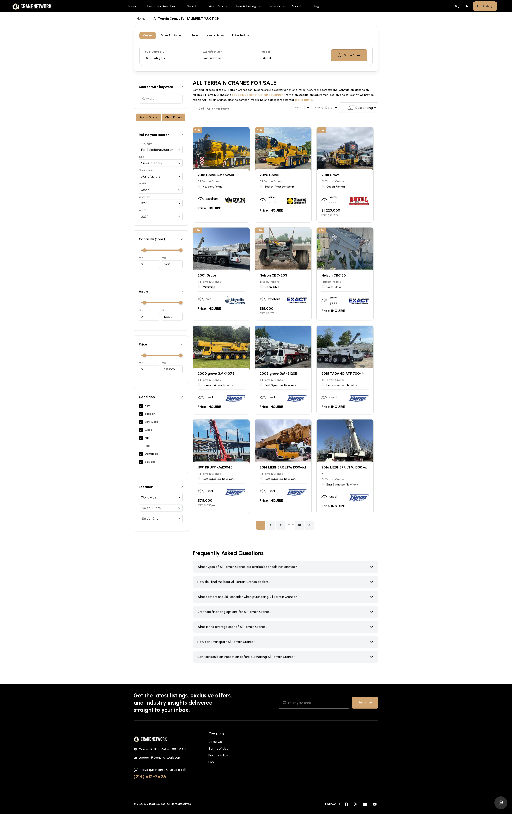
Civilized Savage (155, 804)
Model (265, 51)
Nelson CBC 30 (333, 275)
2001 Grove (207, 275)
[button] (309, 525)
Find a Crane (351, 55)
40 (299, 525)
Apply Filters (148, 117)
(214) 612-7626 (150, 776)
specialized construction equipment (258, 95)
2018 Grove (330, 175)
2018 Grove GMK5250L (216, 175)
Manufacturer (212, 51)
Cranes (147, 35)
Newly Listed (215, 35)
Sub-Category (154, 51)
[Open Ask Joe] (500, 802)
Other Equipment (172, 35)
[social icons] (346, 804)
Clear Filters (173, 117)
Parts (195, 35)
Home (141, 18)
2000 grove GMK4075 (216, 373)
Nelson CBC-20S (273, 275)
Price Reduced (242, 35)
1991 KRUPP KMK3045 (215, 467)
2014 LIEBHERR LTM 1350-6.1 (283, 467)
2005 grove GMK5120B (278, 373)
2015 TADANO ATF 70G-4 (342, 373)
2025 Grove (269, 175)
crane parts (303, 100)
